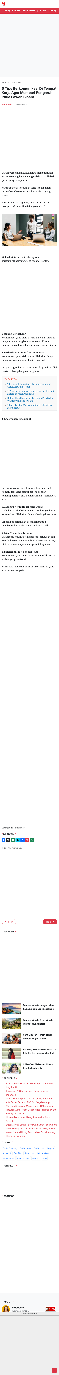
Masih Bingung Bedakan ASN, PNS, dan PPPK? (30, 1098)
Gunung (52, 10)
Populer (16, 10)
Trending (6, 10)
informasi (6, 104)
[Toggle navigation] (53, 3)
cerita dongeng (10, 1148)
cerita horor (25, 1148)
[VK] (13, 840)
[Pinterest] (27, 840)
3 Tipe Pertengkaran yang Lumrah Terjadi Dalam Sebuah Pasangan (30, 392)
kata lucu (29, 1153)
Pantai (43, 10)
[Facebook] (3, 840)
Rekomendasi (28, 10)
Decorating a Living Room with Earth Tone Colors (31, 1124)
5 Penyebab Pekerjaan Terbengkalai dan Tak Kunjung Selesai (29, 385)
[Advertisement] (29, 45)
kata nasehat (23, 1158)
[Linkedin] (22, 840)
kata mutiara (9, 1158)
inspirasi (7, 1153)
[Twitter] (8, 840)
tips (45, 1158)
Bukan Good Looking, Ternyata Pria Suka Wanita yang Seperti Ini (30, 399)
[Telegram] (18, 840)
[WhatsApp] (32, 840)
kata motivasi (43, 1153)
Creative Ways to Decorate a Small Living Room (30, 1128)
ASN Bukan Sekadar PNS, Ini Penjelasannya (28, 1102)
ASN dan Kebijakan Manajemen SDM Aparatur (30, 1106)
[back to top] (54, 1370)
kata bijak (18, 1153)
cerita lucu (39, 1148)
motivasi (36, 1158)
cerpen (50, 1148)
